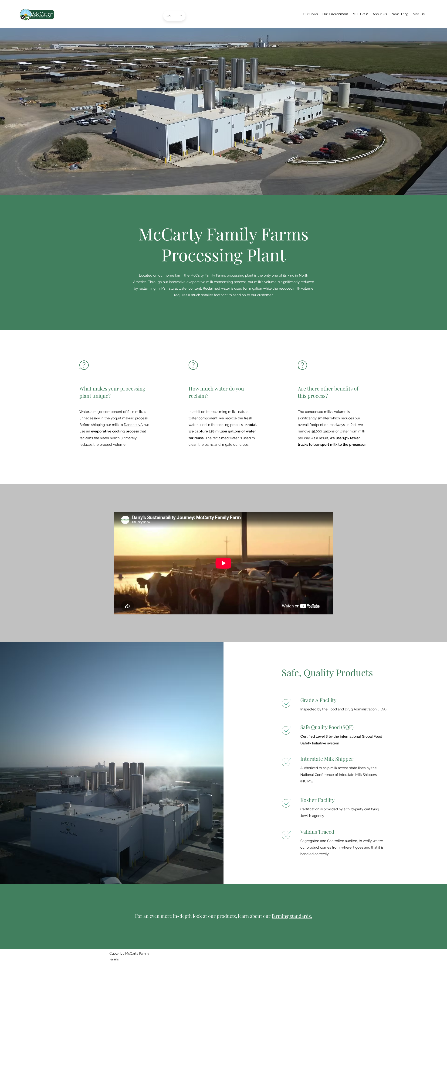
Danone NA (133, 425)
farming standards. (292, 916)
